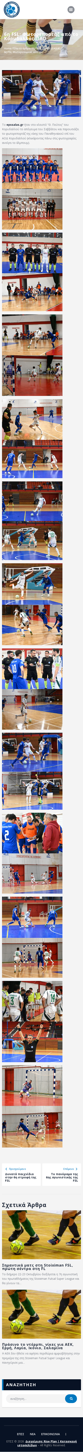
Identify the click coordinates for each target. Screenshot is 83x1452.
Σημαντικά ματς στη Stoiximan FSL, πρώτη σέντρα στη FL (37, 1266)
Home (7, 48)
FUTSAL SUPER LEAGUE (46, 48)
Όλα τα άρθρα (21, 48)
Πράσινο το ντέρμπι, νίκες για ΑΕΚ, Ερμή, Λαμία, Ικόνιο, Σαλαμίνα (38, 1346)
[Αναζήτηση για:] (41, 1399)
